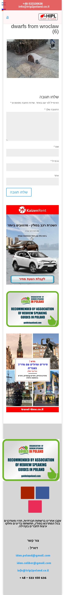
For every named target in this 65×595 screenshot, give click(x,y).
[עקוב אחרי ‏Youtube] (27, 493)
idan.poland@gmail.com (33, 555)
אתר (56, 175)
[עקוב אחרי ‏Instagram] (35, 506)
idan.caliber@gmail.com (34, 563)
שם (56, 146)
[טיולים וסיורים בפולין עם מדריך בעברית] (32, 411)
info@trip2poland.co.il (33, 570)
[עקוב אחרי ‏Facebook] (42, 493)
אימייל (55, 161)
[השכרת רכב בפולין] (32, 283)
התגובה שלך (51, 109)
